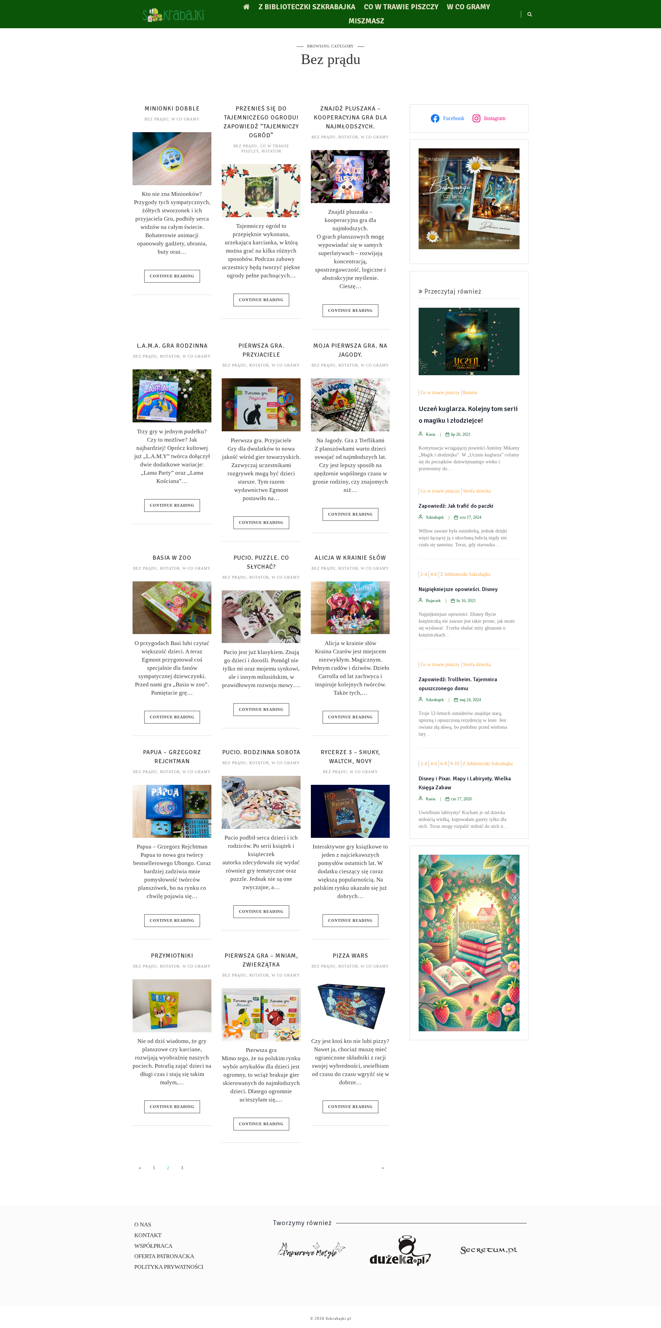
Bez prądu (157, 119)
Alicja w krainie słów (350, 557)
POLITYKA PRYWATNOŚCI (168, 1267)
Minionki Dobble (172, 108)
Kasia (430, 434)
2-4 (423, 574)
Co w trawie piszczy (401, 6)
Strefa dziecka (477, 491)
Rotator (271, 151)
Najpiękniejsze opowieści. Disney (458, 589)
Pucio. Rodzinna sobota (261, 752)
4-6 (433, 574)
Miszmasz (366, 21)
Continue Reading (172, 276)
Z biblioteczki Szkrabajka (307, 6)
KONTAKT (147, 1235)
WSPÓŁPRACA (153, 1246)
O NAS (142, 1224)
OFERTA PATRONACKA (164, 1256)
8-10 (454, 763)
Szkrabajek (435, 517)
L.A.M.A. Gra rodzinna (172, 345)
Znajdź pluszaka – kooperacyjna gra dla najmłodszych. (350, 117)
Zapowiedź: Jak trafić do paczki (456, 506)
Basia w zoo (172, 557)
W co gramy (468, 6)
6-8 (443, 763)
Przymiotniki (172, 955)
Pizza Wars (350, 955)
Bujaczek (433, 600)
